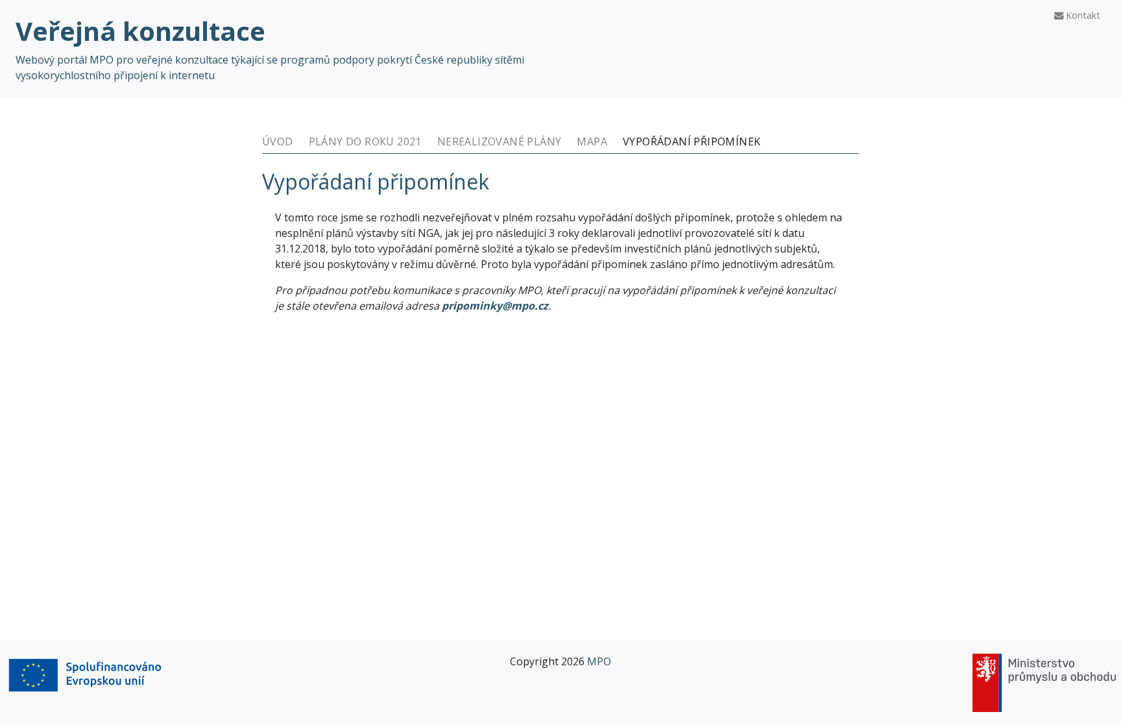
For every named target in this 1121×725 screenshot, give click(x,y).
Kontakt (1081, 15)
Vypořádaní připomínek (691, 141)
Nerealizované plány (499, 141)
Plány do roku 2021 (365, 141)
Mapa (592, 141)
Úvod (277, 141)
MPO (599, 661)
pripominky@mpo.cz (495, 306)
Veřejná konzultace (140, 31)
